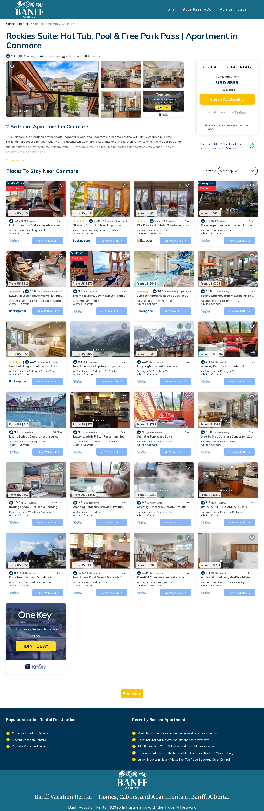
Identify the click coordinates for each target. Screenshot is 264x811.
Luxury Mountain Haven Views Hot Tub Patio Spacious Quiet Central (184, 759)
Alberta (53, 24)
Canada (38, 24)
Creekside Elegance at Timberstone (33, 366)
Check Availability (227, 99)
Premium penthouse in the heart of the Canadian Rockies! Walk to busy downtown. (194, 753)
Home (170, 9)
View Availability (48, 240)
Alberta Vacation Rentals (29, 740)
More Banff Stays (232, 9)
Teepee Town (155, 233)
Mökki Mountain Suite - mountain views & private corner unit (178, 733)
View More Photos (23, 111)
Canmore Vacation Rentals (30, 733)
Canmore (68, 24)
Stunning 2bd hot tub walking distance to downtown (173, 740)
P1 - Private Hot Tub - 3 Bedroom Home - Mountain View (176, 746)
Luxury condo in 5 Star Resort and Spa (99, 436)
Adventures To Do (197, 9)
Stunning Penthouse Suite (154, 436)
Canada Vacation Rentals (29, 746)
